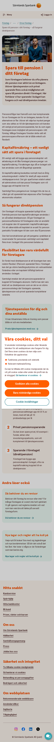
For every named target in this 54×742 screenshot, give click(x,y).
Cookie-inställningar (27, 402)
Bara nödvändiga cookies (27, 393)
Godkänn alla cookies (27, 384)
